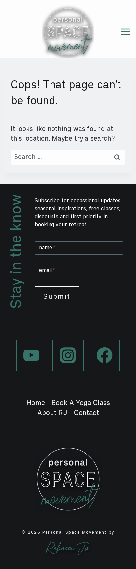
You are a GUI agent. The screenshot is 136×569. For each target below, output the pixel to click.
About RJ (52, 412)
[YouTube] (31, 355)
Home (35, 403)
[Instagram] (68, 355)
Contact (86, 412)
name (47, 247)
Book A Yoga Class (80, 403)
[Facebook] (104, 355)
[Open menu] (128, 31)
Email (47, 270)
